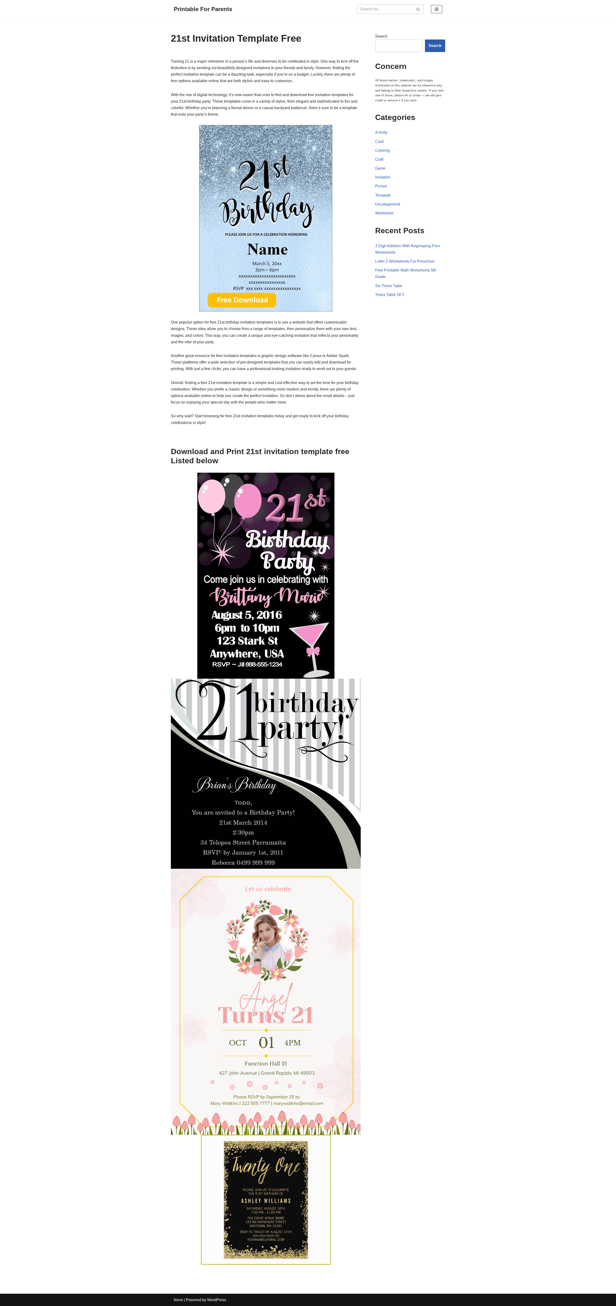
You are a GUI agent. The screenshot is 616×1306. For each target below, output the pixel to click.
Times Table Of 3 (389, 295)
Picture (381, 186)
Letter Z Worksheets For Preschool (404, 261)
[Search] (418, 9)
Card (379, 141)
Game (380, 168)
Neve (178, 1300)
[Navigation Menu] (436, 9)
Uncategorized (387, 204)
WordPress (216, 1300)
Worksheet (384, 213)
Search (381, 36)
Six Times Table (388, 286)
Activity (381, 132)
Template (383, 195)
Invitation (383, 177)
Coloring (382, 150)
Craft (379, 159)
